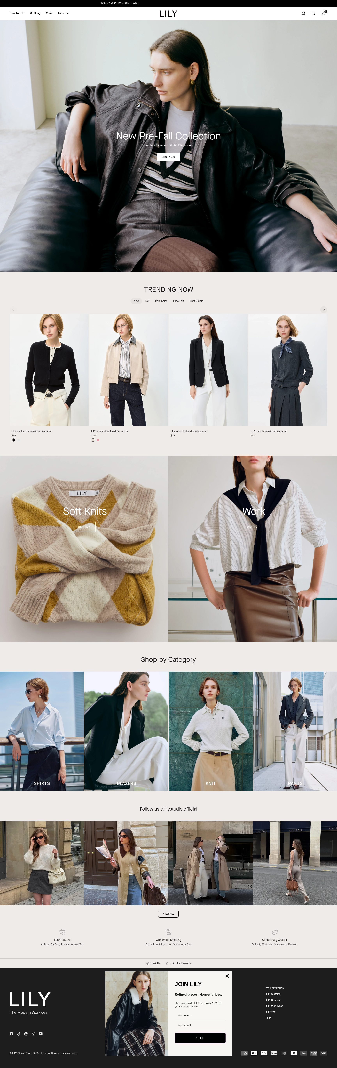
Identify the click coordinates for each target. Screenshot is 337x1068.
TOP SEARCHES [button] (275, 988)
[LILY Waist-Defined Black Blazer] (208, 370)
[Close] (227, 976)
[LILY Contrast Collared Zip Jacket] (128, 370)
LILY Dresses (273, 1000)
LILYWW (270, 1012)
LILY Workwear (274, 1006)
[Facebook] (11, 1034)
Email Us (154, 963)
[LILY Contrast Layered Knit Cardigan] (49, 370)
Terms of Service (50, 1053)
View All (168, 914)
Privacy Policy (70, 1053)
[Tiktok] (18, 1034)
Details (194, 3)
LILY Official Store (22, 1053)
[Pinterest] (26, 1034)
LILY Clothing (273, 994)
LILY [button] (206, 988)
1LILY (268, 1018)
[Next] (323, 309)
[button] (35, 13)
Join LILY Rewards (180, 963)
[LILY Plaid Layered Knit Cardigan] (287, 370)
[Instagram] (33, 1034)
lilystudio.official (181, 809)
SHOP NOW (168, 157)
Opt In (200, 1038)
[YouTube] (41, 1034)
